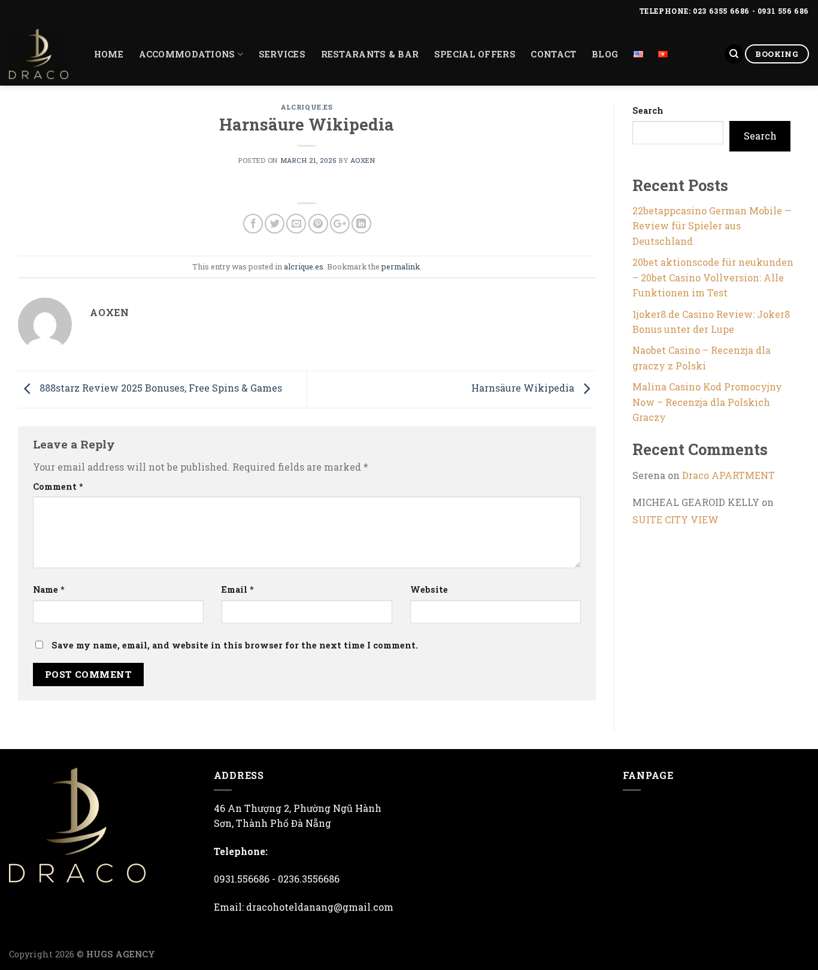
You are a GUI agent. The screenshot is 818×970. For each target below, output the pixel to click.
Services (282, 54)
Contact (553, 54)
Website (429, 589)
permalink (400, 266)
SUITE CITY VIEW (675, 519)
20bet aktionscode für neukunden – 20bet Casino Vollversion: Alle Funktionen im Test (712, 277)
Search (648, 110)
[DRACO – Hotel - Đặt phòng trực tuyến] (38, 54)
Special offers (475, 54)
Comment (58, 486)
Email (238, 589)
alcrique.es (306, 106)
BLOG (605, 54)
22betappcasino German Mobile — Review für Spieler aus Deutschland (712, 225)
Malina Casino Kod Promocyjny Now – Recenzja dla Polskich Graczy (707, 401)
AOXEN (362, 160)
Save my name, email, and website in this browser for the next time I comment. (234, 645)
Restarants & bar (370, 54)
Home (108, 54)
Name (49, 589)
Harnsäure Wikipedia (524, 387)
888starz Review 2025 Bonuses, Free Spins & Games (159, 387)
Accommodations (187, 54)
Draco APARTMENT (728, 475)
